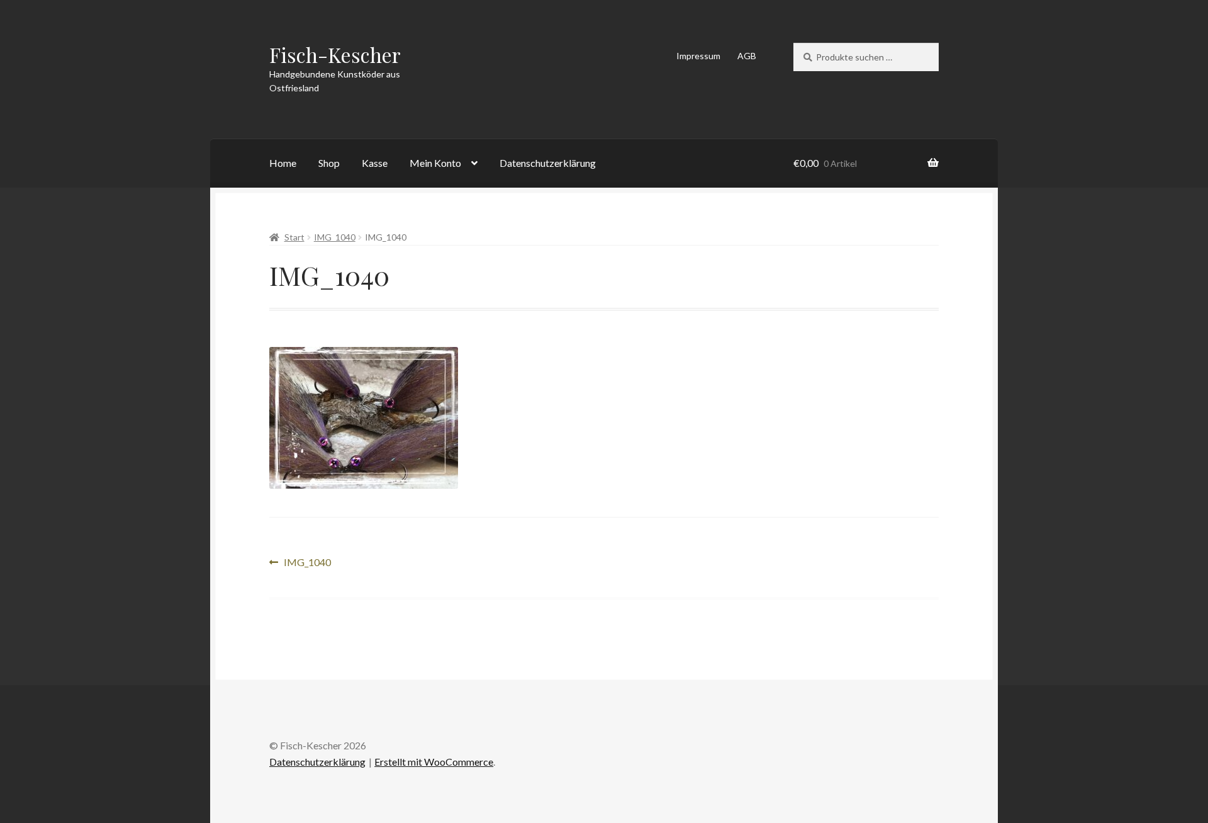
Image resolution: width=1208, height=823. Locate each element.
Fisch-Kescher (335, 54)
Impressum (698, 55)
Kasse (375, 163)
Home (282, 163)
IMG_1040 (334, 237)
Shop (329, 163)
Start (294, 237)
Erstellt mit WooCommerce (433, 762)
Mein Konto (435, 163)
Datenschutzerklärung (548, 163)
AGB (746, 55)
